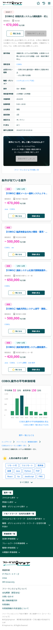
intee (4, 578)
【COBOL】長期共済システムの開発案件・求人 (26, 16)
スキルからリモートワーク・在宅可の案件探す (22, 518)
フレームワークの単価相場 (13, 543)
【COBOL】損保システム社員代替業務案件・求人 (26, 270)
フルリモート (27, 465)
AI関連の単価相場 (9, 552)
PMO (41, 476)
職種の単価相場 (8, 547)
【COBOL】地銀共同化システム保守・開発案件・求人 (26, 309)
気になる (17, 33)
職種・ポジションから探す (13, 506)
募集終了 (9, 12)
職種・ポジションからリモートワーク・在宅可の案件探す (24, 525)
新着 (8, 189)
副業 (9, 471)
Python (27, 471)
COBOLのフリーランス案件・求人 (14, 445)
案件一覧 (7, 492)
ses (13, 247)
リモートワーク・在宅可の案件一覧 (19, 513)
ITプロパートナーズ (10, 574)
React (10, 476)
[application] (26, 406)
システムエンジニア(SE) (25, 80)
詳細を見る (36, 216)
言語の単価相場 (8, 538)
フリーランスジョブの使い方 (26, 169)
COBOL (19, 64)
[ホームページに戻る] (12, 3)
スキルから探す (8, 497)
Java (6, 209)
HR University (8, 582)
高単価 (40, 465)
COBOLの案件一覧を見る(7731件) (36, 425)
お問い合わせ (8, 596)
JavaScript (29, 476)
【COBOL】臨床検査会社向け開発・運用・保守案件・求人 (26, 232)
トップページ (6, 442)
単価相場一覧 (9, 533)
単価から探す (8, 502)
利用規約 (6, 604)
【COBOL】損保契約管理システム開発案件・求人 (26, 347)
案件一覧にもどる (26, 435)
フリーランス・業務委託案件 (27, 442)
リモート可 (21, 189)
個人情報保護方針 (9, 600)
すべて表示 (24, 482)
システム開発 (21, 362)
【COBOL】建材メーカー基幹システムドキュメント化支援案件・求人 (26, 193)
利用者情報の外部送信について (15, 608)
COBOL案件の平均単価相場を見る (34, 421)
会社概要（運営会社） (11, 592)
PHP (38, 471)
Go (18, 476)
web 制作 (31, 362)
